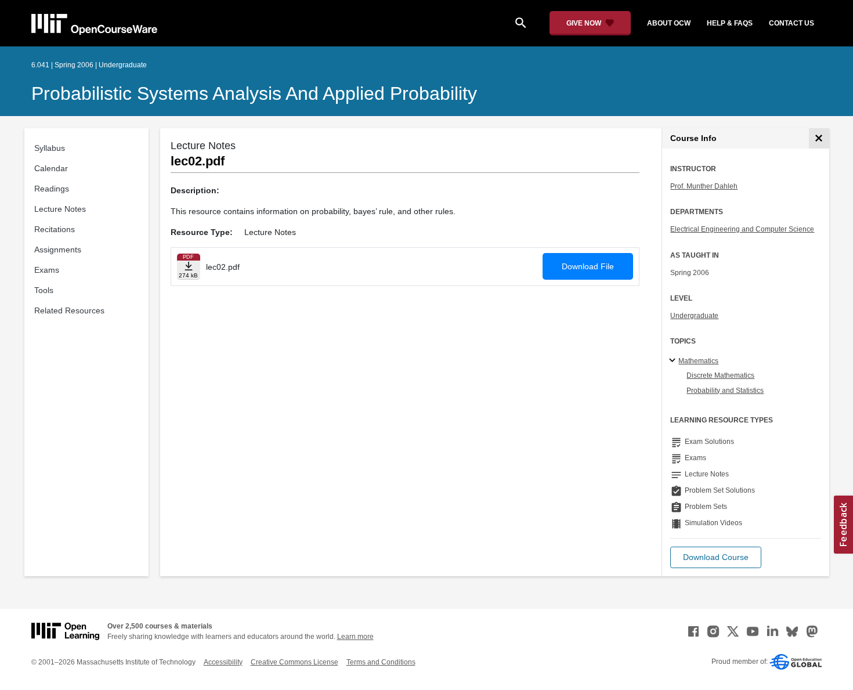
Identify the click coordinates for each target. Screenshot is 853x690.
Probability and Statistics (725, 390)
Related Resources (69, 310)
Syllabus (49, 148)
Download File (588, 266)
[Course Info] (819, 138)
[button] (715, 557)
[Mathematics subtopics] (674, 361)
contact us (791, 23)
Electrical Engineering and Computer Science (742, 229)
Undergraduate (694, 316)
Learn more (355, 637)
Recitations (54, 229)
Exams (46, 269)
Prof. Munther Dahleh (704, 186)
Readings (51, 188)
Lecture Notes (60, 209)
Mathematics (698, 361)
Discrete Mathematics (720, 375)
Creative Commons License (294, 662)
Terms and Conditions (380, 662)
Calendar (51, 168)
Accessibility (223, 662)
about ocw (669, 23)
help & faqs (730, 23)
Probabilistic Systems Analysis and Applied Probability (254, 93)
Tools (43, 290)
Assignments (57, 249)
